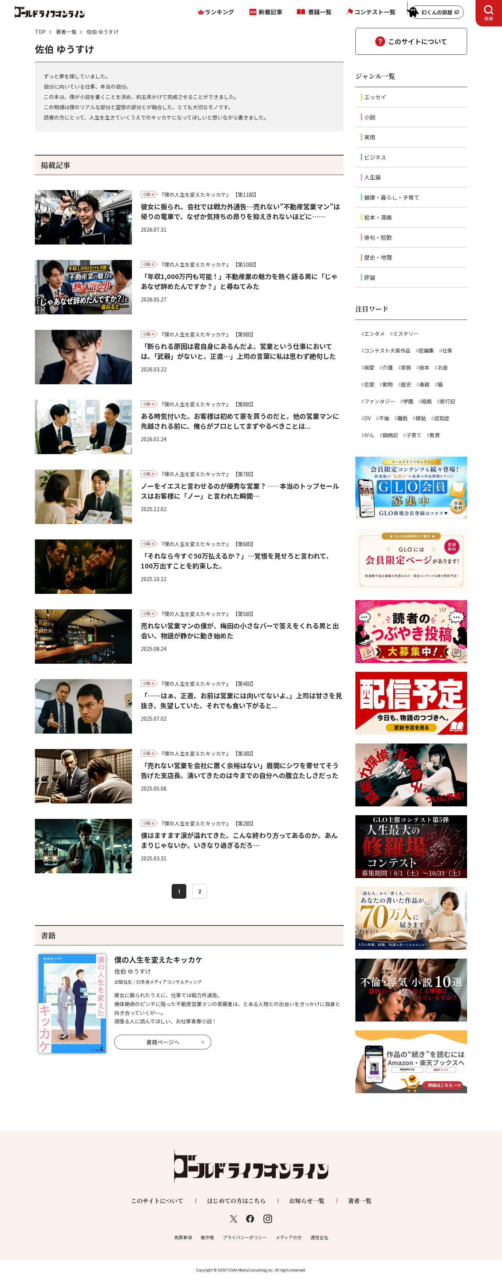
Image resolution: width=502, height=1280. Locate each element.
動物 (388, 384)
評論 (369, 277)
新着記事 (270, 11)
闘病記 (390, 435)
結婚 (427, 401)
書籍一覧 (319, 11)
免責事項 (183, 1237)
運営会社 (319, 1237)
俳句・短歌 (378, 237)
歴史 (406, 384)
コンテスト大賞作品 (387, 350)
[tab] (489, 13)
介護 (388, 367)
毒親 (424, 384)
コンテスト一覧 (374, 11)
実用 (369, 137)
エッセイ (375, 97)
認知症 (441, 418)
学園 (408, 401)
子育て (414, 435)
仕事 (447, 350)
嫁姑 (421, 418)
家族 (406, 367)
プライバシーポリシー (245, 1237)
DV (367, 418)
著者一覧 (66, 31)
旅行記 (447, 401)
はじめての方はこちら (236, 1201)
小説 (369, 117)
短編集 (426, 350)
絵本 (424, 367)
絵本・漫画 (378, 217)
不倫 (384, 418)
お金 (443, 367)
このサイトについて (417, 41)
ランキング (219, 11)
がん (369, 435)
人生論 (372, 177)
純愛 (369, 367)
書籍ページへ (162, 1042)
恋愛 (369, 384)
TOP (40, 31)
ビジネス (375, 157)
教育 (435, 435)
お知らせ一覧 (306, 1201)
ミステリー (406, 333)
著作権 (207, 1237)
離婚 (402, 418)
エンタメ (374, 333)
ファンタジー (379, 401)
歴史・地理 (378, 257)
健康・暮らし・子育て (391, 197)
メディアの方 (289, 1237)
